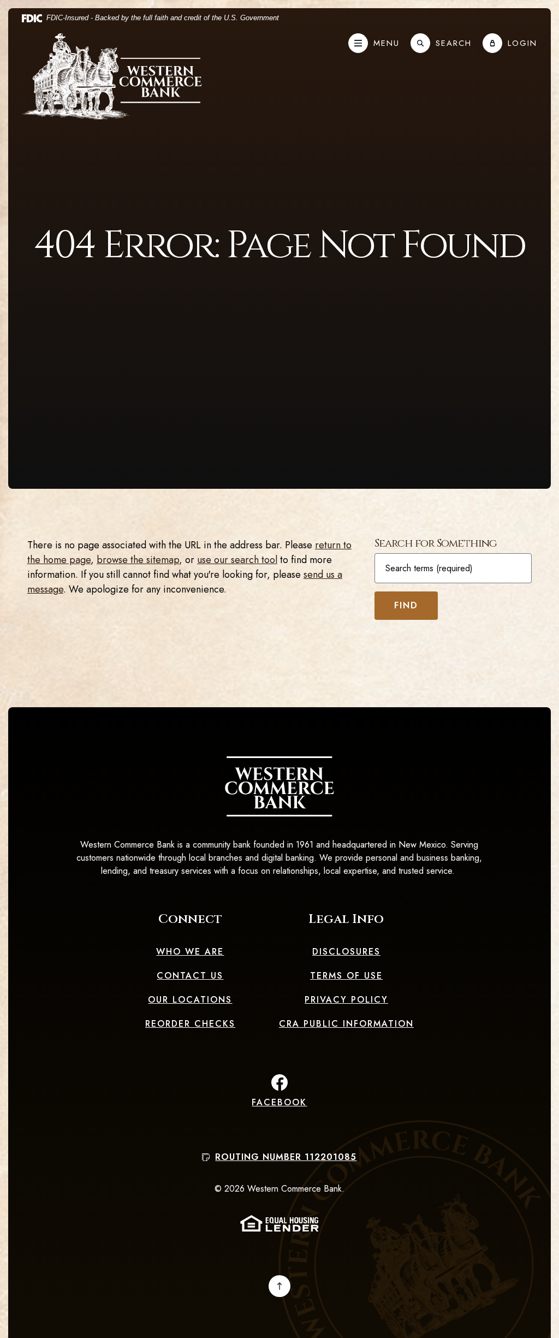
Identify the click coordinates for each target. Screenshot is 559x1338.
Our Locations (190, 999)
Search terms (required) (429, 568)
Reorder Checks (190, 1023)
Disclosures (346, 951)
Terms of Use (346, 975)
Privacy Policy (346, 999)
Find (406, 605)
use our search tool (237, 560)
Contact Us (190, 975)
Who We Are (190, 951)
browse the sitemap (138, 560)
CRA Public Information (346, 1023)
